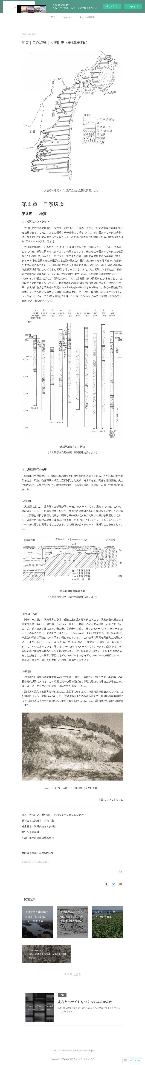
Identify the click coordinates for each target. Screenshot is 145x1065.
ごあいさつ (67, 17)
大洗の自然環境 (87, 17)
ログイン (133, 6)
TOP (53, 17)
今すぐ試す (112, 6)
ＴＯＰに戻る (72, 974)
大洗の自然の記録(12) (40, 862)
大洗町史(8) (26, 862)
